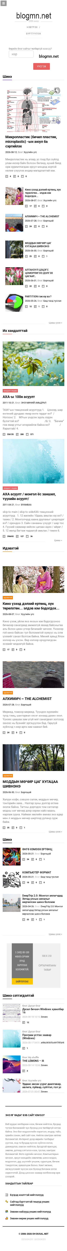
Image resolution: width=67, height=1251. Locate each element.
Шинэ (7, 76)
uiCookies (40, 1239)
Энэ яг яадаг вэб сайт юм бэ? (25, 1115)
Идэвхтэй (11, 548)
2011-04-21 (8, 504)
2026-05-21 (28, 853)
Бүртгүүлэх (33, 33)
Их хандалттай (15, 331)
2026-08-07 (30, 200)
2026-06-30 (30, 250)
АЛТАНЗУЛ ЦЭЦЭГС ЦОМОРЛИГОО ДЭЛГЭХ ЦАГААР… (39, 273)
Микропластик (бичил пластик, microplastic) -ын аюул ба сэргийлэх (31, 141)
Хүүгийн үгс (30, 152)
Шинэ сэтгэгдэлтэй (18, 995)
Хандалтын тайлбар (19, 1183)
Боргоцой (48, 220)
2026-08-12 (11, 152)
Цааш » (58, 540)
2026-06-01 (30, 280)
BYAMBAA (26, 504)
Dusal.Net (42, 1233)
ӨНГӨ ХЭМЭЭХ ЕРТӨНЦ (37, 849)
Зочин (44, 1016)
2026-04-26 (28, 906)
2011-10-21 (8, 402)
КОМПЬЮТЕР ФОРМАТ (36, 872)
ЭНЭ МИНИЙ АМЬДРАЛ (33, 402)
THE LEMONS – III (33, 1060)
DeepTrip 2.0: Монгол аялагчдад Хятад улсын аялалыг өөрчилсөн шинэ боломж (42, 899)
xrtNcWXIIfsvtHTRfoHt (52, 1042)
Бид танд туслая (52, 300)
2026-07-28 (30, 220)
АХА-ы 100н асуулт (19, 397)
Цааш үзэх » (55, 322)
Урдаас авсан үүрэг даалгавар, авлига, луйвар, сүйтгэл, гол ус (41, 1085)
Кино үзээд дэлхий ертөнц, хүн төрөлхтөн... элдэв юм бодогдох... (43, 192)
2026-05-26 (30, 300)
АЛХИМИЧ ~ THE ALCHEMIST (42, 216)
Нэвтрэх (32, 27)
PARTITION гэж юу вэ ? (38, 296)
